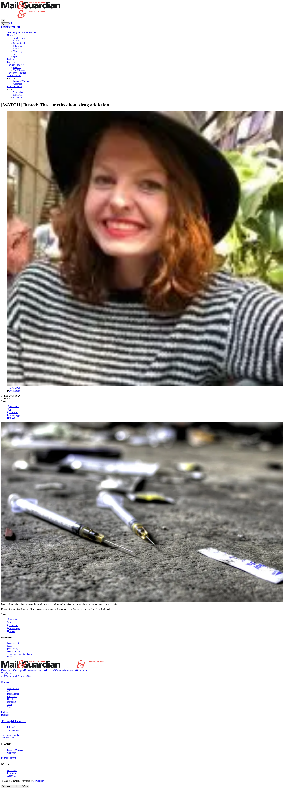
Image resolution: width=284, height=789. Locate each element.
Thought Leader (13, 721)
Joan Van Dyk (13, 388)
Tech (9, 704)
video (9, 656)
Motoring (11, 702)
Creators (9, 673)
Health (10, 699)
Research (11, 773)
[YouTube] (19, 27)
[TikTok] (12, 27)
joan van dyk (13, 648)
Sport (9, 707)
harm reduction (14, 643)
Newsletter (12, 770)
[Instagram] (5, 27)
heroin (10, 646)
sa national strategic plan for (20, 654)
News (5, 682)
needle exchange (15, 651)
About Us (11, 776)
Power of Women (15, 750)
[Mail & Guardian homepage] (142, 10)
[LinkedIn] (7, 27)
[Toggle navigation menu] (3, 20)
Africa (10, 691)
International (13, 694)
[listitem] (7, 670)
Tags (3, 673)
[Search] (10, 24)
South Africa (13, 688)
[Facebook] (2, 27)
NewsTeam (38, 781)
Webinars (11, 753)
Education (12, 696)
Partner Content (8, 758)
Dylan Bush (14, 391)
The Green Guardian (11, 735)
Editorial (11, 727)
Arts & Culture (8, 737)
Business (5, 715)
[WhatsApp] (16, 27)
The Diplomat (13, 730)
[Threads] (9, 27)
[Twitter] (14, 27)
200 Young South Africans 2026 (16, 676)
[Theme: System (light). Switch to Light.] (5, 24)
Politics (4, 712)
